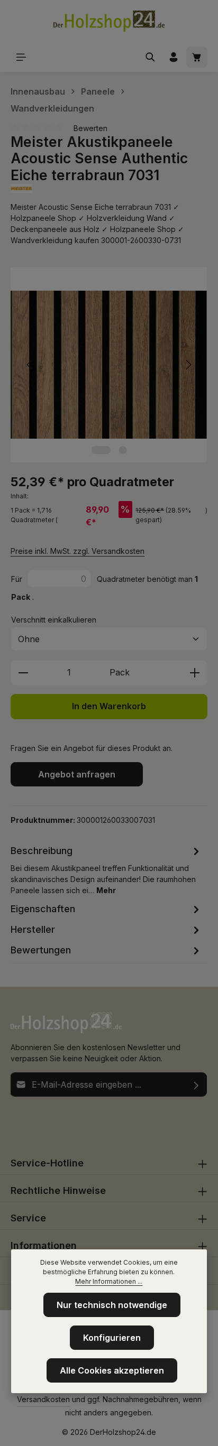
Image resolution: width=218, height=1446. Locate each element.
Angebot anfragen (76, 774)
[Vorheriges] (30, 365)
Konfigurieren (112, 1337)
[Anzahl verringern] (23, 672)
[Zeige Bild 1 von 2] (100, 450)
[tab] (106, 869)
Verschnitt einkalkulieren (53, 619)
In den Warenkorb (109, 706)
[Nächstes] (188, 365)
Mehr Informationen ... (108, 1281)
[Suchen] (150, 57)
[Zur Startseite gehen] (109, 21)
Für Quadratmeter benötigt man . (104, 587)
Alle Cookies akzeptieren (112, 1370)
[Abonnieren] (196, 1084)
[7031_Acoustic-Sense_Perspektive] (109, 365)
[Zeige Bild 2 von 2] (122, 450)
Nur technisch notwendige (112, 1305)
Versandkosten (43, 1399)
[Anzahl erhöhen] (195, 672)
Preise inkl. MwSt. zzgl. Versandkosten (77, 550)
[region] (109, 365)
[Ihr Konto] (173, 57)
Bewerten (90, 128)
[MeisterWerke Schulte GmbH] (109, 188)
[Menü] (21, 57)
